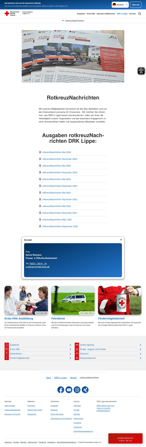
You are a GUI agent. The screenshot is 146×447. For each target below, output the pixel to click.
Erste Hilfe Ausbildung (19, 318)
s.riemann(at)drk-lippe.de (37, 266)
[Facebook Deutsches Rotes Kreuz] (60, 389)
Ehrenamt (31, 405)
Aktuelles (54, 410)
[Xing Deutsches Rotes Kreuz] (85, 389)
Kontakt (28, 239)
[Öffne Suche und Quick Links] (139, 13)
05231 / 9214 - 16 (38, 263)
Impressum (78, 427)
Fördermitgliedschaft (111, 318)
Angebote (81, 13)
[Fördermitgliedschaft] (119, 300)
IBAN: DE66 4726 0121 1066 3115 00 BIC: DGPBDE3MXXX (105, 408)
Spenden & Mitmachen (106, 13)
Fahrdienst (58, 318)
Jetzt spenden (10, 405)
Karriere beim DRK (35, 410)
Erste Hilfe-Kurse (57, 414)
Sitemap (77, 414)
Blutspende (32, 414)
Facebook (77, 423)
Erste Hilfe (91, 13)
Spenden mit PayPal (12, 414)
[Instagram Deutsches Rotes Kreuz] (77, 389)
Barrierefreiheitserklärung (83, 431)
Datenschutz (78, 418)
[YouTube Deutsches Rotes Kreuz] (69, 389)
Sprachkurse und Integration (61, 418)
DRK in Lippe (122, 13)
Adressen (77, 405)
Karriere (132, 13)
